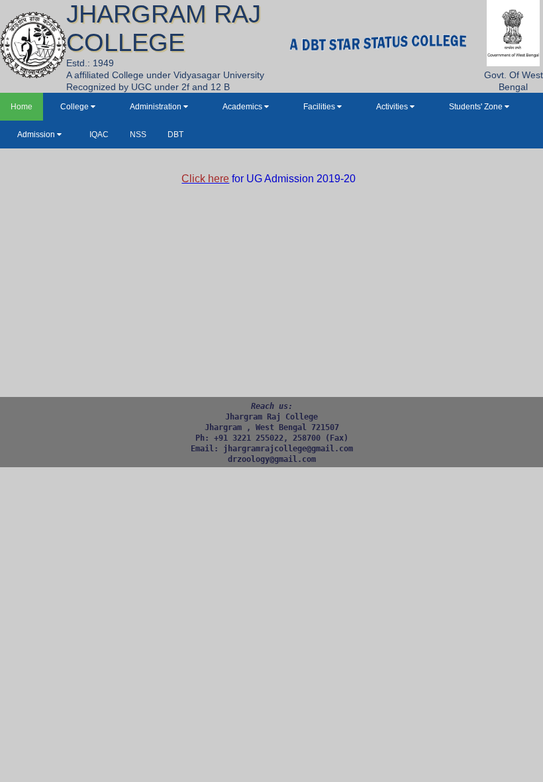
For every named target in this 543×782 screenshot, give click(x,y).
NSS (138, 134)
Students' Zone (477, 106)
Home (21, 106)
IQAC (99, 134)
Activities (393, 106)
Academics (243, 106)
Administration (156, 106)
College (75, 106)
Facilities (320, 106)
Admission (37, 134)
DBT (175, 134)
